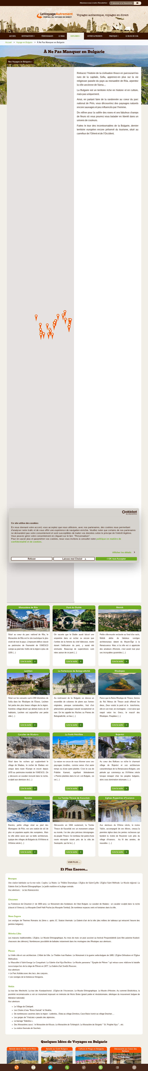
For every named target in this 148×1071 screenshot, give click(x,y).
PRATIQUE (113, 36)
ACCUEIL (12, 36)
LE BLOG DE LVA (132, 36)
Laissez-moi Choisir (72, 559)
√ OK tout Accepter (116, 559)
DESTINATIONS (28, 36)
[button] (52, 336)
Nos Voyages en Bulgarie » (20, 62)
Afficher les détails (121, 552)
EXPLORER (75, 36)
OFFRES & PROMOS (94, 36)
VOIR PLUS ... (74, 862)
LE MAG (62, 36)
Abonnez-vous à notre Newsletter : (94, 3)
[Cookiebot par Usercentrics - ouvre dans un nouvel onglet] (124, 512)
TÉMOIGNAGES (47, 36)
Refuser (32, 559)
